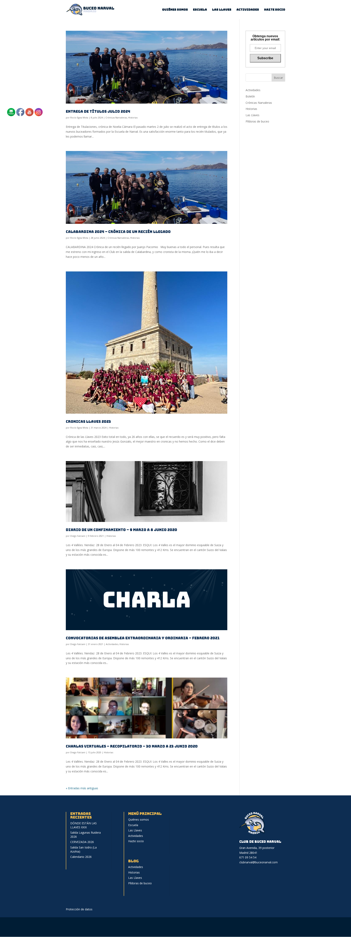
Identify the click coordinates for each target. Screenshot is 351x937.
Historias (133, 117)
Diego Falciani (77, 535)
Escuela (200, 9)
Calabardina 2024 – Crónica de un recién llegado (118, 231)
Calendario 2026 (81, 857)
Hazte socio (274, 9)
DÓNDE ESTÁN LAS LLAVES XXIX (83, 825)
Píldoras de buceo (257, 121)
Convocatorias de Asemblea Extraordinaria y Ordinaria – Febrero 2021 (143, 638)
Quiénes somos (175, 9)
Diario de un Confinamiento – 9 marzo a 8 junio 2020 (121, 529)
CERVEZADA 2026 (82, 842)
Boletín (250, 96)
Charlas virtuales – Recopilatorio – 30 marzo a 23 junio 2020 (132, 746)
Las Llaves (221, 9)
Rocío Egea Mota (79, 117)
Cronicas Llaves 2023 (88, 421)
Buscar (278, 78)
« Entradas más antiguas (82, 788)
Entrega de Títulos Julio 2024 (98, 111)
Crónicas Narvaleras (116, 117)
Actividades (247, 9)
